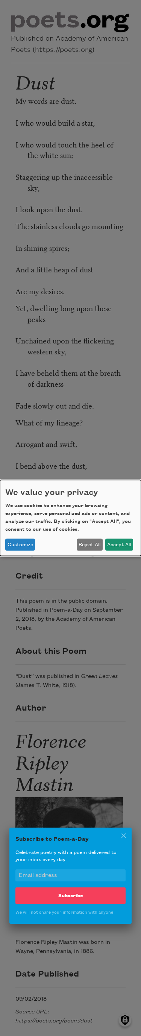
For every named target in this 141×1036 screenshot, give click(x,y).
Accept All (119, 544)
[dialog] (70, 518)
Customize (20, 544)
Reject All (89, 544)
